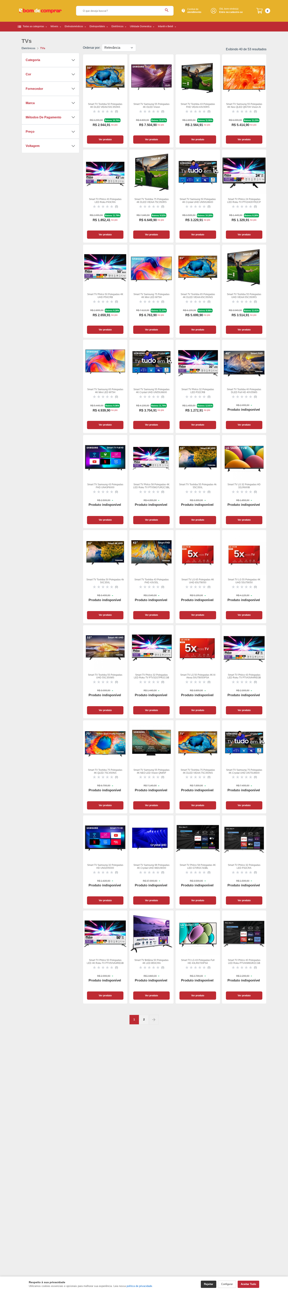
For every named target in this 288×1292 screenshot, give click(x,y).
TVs (42, 48)
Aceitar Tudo (248, 1284)
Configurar (227, 1284)
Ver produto (105, 139)
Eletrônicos (28, 48)
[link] (105, 101)
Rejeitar (208, 1284)
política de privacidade (139, 1286)
